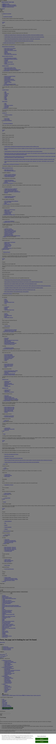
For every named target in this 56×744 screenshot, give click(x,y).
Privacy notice (23, 737)
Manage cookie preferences (41, 736)
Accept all (41, 741)
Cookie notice (18, 737)
